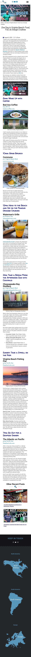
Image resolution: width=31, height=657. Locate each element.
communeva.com (8, 161)
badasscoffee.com (9, 109)
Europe (15, 625)
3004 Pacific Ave (8, 363)
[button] (27, 2)
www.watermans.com (9, 218)
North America (15, 554)
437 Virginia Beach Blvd (10, 288)
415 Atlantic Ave (8, 216)
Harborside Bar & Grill (8, 241)
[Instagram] (13, 2)
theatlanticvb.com (9, 365)
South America (15, 589)
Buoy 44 (9, 263)
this (20, 73)
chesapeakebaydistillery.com (12, 290)
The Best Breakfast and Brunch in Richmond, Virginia (12, 505)
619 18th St (6, 107)
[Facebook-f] (13, 542)
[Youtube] (15, 2)
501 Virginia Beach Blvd (10, 159)
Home (2, 22)
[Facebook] (17, 2)
